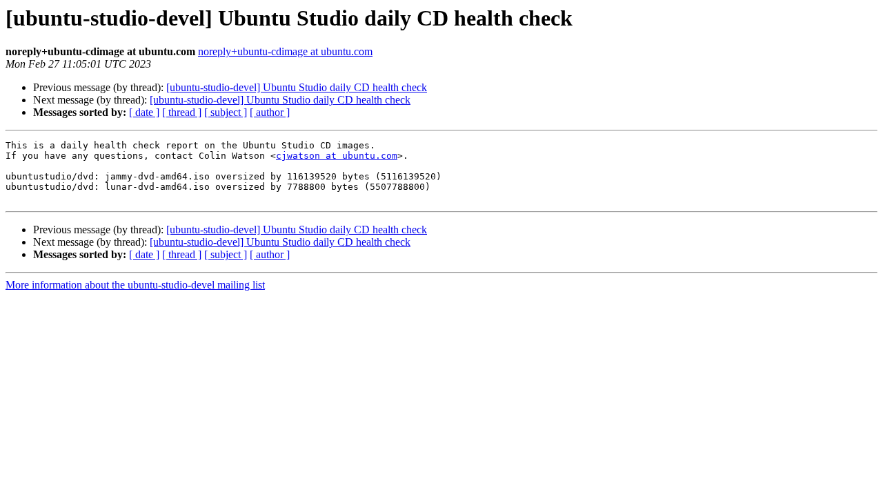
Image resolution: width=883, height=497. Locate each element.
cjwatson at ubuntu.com (336, 155)
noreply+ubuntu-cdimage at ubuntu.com (285, 51)
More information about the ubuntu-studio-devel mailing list (135, 285)
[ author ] (270, 112)
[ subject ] (225, 112)
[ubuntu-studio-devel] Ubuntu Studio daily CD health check (296, 87)
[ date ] (144, 112)
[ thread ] (181, 112)
